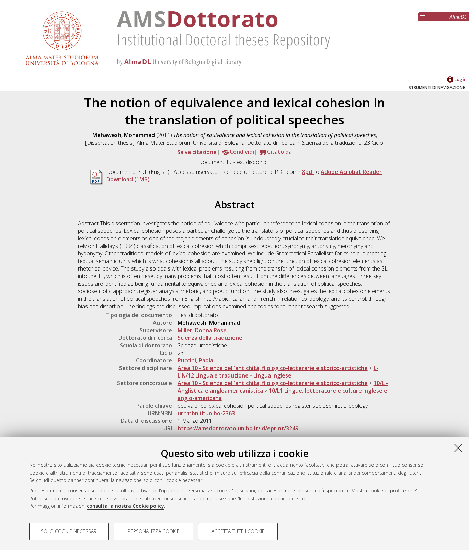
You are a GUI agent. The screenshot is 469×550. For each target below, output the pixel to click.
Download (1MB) (128, 179)
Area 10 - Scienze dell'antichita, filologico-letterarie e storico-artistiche (273, 383)
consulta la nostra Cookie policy (125, 506)
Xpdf (308, 172)
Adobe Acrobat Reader (351, 172)
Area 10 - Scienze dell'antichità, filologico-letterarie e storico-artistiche (273, 368)
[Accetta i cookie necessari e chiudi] (458, 447)
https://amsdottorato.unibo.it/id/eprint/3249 (238, 428)
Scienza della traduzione (210, 338)
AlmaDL (458, 16)
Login (460, 79)
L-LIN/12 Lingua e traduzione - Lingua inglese (278, 371)
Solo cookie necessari (69, 531)
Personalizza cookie (154, 531)
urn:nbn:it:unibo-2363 (206, 413)
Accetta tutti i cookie (238, 531)
